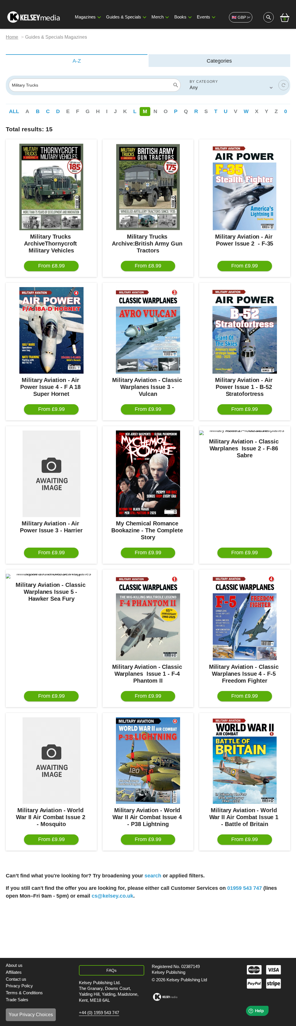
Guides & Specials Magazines (56, 37)
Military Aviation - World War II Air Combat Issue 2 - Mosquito (51, 817)
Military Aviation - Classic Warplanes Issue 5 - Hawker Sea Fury (51, 592)
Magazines (85, 17)
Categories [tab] (219, 61)
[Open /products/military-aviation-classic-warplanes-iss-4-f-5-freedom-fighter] (244, 617)
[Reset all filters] (283, 85)
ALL (14, 111)
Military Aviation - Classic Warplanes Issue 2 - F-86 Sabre (244, 448)
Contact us (16, 979)
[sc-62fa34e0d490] (34, 17)
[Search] (176, 85)
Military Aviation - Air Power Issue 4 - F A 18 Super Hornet (51, 387)
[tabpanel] (148, 497)
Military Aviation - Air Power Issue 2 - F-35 (244, 240)
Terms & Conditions (24, 993)
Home (12, 37)
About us (14, 965)
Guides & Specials (123, 17)
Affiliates (14, 972)
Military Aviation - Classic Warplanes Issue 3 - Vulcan (148, 387)
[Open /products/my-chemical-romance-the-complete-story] (148, 473)
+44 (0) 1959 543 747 (99, 1012)
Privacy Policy (19, 986)
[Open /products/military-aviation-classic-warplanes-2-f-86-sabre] (244, 432)
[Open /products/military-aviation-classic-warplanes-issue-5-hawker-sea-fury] (51, 576)
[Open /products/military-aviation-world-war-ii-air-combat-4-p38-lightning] (148, 760)
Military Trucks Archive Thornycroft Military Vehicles (51, 243)
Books (180, 17)
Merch (157, 17)
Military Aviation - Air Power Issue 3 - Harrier (51, 526)
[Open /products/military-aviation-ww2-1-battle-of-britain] (244, 760)
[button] (99, 17)
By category (204, 82)
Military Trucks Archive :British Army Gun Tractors (148, 243)
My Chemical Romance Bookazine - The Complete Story (148, 530)
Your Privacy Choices (31, 1014)
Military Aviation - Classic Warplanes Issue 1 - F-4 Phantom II (148, 674)
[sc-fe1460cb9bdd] (165, 997)
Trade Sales (17, 999)
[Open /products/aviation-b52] (244, 330)
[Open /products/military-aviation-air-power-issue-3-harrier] (51, 473)
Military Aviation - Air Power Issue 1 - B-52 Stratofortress (244, 387)
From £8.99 (51, 266)
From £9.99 (244, 266)
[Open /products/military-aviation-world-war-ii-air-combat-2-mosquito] (51, 760)
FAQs (111, 970)
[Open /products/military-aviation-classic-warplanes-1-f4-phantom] (148, 617)
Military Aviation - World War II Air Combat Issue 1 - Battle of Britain (244, 817)
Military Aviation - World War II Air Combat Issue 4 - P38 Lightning (148, 817)
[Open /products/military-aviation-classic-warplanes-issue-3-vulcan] (148, 330)
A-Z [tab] (77, 61)
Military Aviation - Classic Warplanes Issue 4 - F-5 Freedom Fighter (244, 674)
